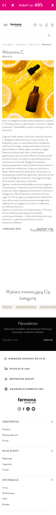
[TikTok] (28, 409)
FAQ (4, 499)
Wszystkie (7, 307)
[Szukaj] (49, 35)
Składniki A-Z (34, 44)
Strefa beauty (8, 493)
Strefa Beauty (21, 44)
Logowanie (7, 464)
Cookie (5, 469)
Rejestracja (7, 458)
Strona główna (7, 44)
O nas (5, 487)
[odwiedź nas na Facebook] (23, 408)
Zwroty (5, 440)
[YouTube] (33, 409)
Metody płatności (10, 435)
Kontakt (5, 504)
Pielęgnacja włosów (26, 307)
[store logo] (16, 25)
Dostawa (6, 429)
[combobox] (28, 35)
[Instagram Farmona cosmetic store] (19, 409)
